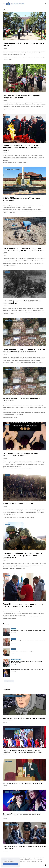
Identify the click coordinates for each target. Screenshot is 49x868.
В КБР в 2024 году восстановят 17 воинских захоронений (21, 199)
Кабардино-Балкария (15, 169)
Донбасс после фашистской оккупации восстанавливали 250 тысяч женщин (24, 719)
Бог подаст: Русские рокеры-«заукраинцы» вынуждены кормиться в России (21, 815)
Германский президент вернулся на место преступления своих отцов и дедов (24, 847)
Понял (10, 864)
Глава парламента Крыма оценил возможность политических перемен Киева (28, 641)
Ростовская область (9, 728)
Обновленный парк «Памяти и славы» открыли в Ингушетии (23, 44)
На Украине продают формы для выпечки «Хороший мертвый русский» (20, 454)
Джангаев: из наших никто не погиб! (18, 504)
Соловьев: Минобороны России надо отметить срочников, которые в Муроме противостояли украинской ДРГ (22, 555)
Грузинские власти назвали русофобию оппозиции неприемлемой (27, 669)
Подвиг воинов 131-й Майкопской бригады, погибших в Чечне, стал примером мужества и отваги (22, 147)
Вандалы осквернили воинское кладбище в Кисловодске (21, 399)
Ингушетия (13, 14)
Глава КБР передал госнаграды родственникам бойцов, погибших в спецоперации (23, 605)
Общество (7, 14)
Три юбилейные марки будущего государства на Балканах (22, 783)
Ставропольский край (17, 320)
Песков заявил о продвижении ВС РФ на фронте (23, 651)
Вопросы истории (18, 696)
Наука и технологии (9, 219)
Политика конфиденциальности (9, 861)
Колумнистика (8, 761)
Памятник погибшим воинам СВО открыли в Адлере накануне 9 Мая (21, 96)
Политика (6, 624)
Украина (13, 628)
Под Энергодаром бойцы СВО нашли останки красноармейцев (22, 302)
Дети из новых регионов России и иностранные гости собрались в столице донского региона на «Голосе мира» (22, 751)
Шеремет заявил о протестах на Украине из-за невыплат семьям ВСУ (28, 630)
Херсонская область (16, 659)
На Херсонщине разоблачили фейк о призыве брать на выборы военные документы (26, 662)
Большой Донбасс (9, 696)
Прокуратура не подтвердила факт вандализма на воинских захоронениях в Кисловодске (24, 350)
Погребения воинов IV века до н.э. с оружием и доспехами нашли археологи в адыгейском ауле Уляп (23, 250)
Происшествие (8, 320)
